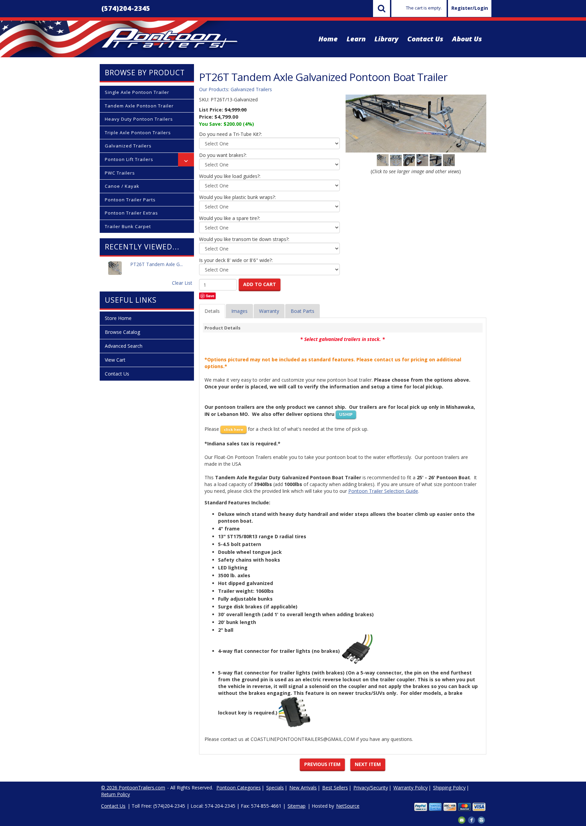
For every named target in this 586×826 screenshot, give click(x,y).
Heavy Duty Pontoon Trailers (139, 119)
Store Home (118, 318)
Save (210, 295)
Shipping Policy (449, 787)
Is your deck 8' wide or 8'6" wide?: (236, 260)
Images (239, 311)
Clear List (182, 283)
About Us (467, 38)
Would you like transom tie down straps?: (244, 239)
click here (233, 429)
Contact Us (425, 38)
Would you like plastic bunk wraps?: (237, 197)
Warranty (269, 311)
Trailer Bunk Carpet (128, 226)
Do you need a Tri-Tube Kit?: (230, 134)
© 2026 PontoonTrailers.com (133, 787)
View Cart (115, 360)
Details (212, 311)
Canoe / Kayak (122, 186)
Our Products (213, 89)
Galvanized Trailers (128, 146)
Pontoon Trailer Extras (131, 213)
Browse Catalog (122, 332)
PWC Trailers (120, 173)
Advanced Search (123, 346)
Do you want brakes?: (223, 155)
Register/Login (469, 8)
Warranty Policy (410, 787)
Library (386, 38)
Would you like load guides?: (229, 176)
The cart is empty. (424, 8)
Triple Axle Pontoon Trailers (138, 132)
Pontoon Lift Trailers (129, 159)
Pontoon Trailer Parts (130, 200)
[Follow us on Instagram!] (481, 819)
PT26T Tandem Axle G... (156, 264)
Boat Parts (302, 311)
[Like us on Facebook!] (471, 819)
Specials (275, 787)
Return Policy (115, 794)
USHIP (346, 414)
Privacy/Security (370, 787)
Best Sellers (335, 787)
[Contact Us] (461, 819)
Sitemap (297, 806)
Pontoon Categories (238, 787)
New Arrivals (303, 787)
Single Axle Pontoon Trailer (137, 92)
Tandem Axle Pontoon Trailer (139, 106)
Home (328, 38)
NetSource (347, 806)
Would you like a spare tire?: (229, 218)
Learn (356, 38)
